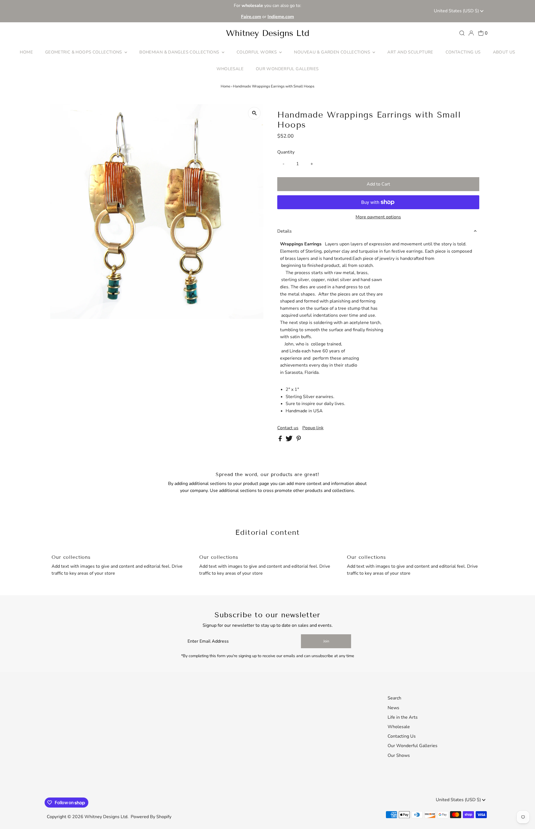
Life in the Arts (403, 717)
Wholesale (399, 727)
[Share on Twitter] (290, 440)
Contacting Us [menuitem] (463, 52)
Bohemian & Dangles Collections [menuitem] (179, 52)
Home (225, 86)
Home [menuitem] (26, 52)
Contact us (287, 428)
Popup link (313, 428)
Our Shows (399, 755)
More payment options (378, 217)
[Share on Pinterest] (298, 440)
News (393, 708)
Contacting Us (402, 736)
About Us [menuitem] (504, 52)
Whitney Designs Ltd (267, 33)
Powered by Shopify (151, 817)
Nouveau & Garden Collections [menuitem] (332, 52)
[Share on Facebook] (281, 440)
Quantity (286, 152)
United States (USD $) (457, 11)
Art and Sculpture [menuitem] (410, 52)
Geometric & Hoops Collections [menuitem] (84, 52)
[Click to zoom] (254, 113)
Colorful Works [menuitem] (257, 52)
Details (284, 231)
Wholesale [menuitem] (230, 69)
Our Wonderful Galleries (412, 746)
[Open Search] (462, 33)
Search (394, 698)
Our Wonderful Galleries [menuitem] (287, 69)
